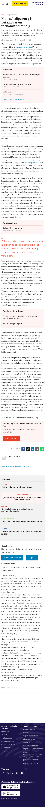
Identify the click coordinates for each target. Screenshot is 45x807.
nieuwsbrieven (29, 739)
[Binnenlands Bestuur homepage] (38, 4)
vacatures (5, 732)
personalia (5, 748)
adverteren (28, 742)
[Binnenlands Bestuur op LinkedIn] (12, 773)
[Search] (41, 7)
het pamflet (33, 163)
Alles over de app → (9, 798)
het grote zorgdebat (24, 47)
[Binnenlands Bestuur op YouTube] (22, 773)
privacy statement (31, 760)
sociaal (4, 15)
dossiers (4, 751)
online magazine (8, 745)
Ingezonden (8, 40)
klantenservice (29, 729)
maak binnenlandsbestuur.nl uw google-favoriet (32, 754)
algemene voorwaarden (33, 749)
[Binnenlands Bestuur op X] (8, 773)
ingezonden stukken (31, 736)
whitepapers (6, 738)
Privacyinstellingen (31, 763)
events (4, 735)
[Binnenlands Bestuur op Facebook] (3, 773)
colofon (26, 733)
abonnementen (7, 741)
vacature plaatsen (30, 746)
